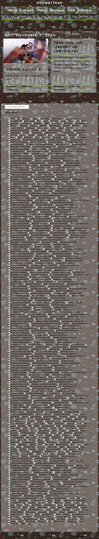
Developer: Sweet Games (42, 370)
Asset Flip (13, 123)
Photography (37, 451)
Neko (40, 444)
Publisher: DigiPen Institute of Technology (50, 463)
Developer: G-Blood (47, 212)
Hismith (81, 428)
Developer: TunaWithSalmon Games (60, 381)
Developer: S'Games (35, 344)
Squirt (48, 509)
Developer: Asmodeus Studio (37, 151)
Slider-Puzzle (42, 507)
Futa (85, 423)
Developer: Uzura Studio (67, 386)
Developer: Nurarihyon (41, 307)
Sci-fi (26, 505)
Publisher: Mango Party (79, 479)
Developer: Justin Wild (42, 246)
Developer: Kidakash (38, 251)
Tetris (36, 514)
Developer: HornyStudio (19, 235)
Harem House (42, 428)
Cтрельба (82, 135)
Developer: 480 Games (18, 142)
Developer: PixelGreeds (70, 326)
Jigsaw (52, 433)
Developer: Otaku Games (79, 314)
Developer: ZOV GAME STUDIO (21, 409)
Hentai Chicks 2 (23, 69)
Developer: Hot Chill (59, 235)
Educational (82, 416)
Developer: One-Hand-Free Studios (23, 312)
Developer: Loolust (44, 270)
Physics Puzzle (49, 451)
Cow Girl (31, 135)
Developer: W (65, 388)
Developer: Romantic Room (44, 342)
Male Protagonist (16, 437)
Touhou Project (78, 516)
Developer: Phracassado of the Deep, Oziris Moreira (50, 323)
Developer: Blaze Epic (36, 163)
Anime (62, 121)
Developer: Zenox (16, 405)
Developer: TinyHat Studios (20, 379)
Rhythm (57, 500)
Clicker (67, 130)
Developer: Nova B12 (18, 305)
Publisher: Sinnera (62, 489)
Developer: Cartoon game (40, 167)
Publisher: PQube (53, 484)
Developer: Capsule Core (19, 167)
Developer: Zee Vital (61, 402)
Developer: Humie (16, 237)
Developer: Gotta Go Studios (39, 219)
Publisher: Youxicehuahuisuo (55, 498)
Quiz (83, 498)
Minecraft (61, 440)
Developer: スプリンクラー (67, 409)
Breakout (33, 125)
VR (49, 521)
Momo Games (51, 442)
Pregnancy (14, 456)
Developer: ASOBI (57, 151)
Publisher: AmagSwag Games (21, 458)
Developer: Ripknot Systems (20, 342)
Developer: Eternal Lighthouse (21, 205)
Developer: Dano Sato (80, 179)
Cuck (50, 135)
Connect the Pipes (66, 132)
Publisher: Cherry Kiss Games (20, 461)
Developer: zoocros (61, 407)
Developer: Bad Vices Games (20, 156)
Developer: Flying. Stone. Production (23, 212)
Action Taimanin (57, 118)
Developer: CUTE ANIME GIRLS (42, 177)
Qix (77, 498)
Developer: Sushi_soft (62, 368)
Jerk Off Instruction (27, 433)
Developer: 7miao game (73, 142)
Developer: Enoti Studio (19, 195)
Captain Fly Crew (16, 128)
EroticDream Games (42, 419)
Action (34, 118)
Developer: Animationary (19, 149)
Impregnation (43, 430)
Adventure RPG (71, 118)
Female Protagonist (17, 421)
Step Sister (65, 509)
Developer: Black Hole (70, 160)
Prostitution (34, 456)
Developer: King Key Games (58, 251)
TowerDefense (15, 519)
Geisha (36, 426)
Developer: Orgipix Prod (36, 314)
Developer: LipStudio (34, 267)
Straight (75, 509)
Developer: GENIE (41, 216)
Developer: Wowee (69, 393)
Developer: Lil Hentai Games (69, 265)
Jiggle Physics (42, 433)
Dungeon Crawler (49, 416)
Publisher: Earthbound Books (20, 465)
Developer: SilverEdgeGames (21, 354)
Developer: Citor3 (80, 172)
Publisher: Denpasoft (76, 461)
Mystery (32, 444)
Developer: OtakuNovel (19, 316)
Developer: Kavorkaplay (19, 251)
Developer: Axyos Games (19, 153)
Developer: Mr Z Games (18, 293)
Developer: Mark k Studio (40, 279)
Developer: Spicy (67, 361)
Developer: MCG (16, 284)
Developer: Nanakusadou (19, 295)
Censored (69, 128)
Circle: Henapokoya (55, 130)
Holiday (13, 430)
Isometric (13, 433)
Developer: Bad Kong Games (57, 153)
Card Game (30, 128)
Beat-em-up (56, 123)
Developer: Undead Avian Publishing (42, 386)
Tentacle (28, 514)
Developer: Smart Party (40, 358)
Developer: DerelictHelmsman (21, 181)
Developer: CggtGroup (55, 170)
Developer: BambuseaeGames (21, 158)
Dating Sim (45, 137)
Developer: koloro (80, 253)
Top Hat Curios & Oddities (43, 516)
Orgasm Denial (72, 447)
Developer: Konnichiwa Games (21, 256)
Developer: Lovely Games (39, 272)
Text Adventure (47, 514)
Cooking (13, 135)
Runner (67, 503)
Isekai (82, 430)
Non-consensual (61, 444)
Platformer (14, 454)
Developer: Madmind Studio (60, 274)
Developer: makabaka (18, 277)
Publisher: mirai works (18, 482)
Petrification (24, 451)
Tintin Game (26, 516)
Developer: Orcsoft (17, 314)
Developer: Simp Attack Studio (45, 354)
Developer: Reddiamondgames (21, 340)
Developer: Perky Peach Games (47, 321)
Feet (85, 419)
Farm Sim (77, 419)
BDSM (46, 123)
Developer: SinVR (16, 356)
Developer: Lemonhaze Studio (51, 260)
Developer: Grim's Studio (42, 221)
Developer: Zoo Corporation (41, 407)
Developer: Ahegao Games (20, 146)
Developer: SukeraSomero (60, 365)
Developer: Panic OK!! (75, 316)
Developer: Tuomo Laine (19, 384)
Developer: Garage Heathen (64, 214)
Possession (61, 454)
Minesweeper (73, 440)
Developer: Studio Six (40, 365)
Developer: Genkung (58, 216)
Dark (19, 137)
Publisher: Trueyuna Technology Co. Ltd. (64, 493)
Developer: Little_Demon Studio (22, 270)
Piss (67, 451)
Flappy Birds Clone (17, 423)
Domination (14, 416)
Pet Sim (81, 449)
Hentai (52, 428)
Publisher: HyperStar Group (20, 472)
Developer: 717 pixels (37, 142)
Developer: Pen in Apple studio (21, 321)
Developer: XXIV (36, 398)
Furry (78, 423)
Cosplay (22, 135)
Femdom (30, 421)
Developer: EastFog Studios (38, 193)
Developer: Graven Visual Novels (65, 219)
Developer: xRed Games (19, 398)
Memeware (21, 440)
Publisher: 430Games (68, 456)
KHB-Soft (67, 433)
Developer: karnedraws (53, 249)
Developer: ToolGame (18, 381)
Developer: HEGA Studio (79, 223)
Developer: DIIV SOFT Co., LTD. (43, 186)
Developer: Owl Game (38, 316)
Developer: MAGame (80, 274)
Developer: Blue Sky (54, 163)
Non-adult (49, 444)
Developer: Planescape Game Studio (23, 328)
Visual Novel (30, 521)
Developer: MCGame (32, 284)
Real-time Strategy (37, 500)
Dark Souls (28, 137)
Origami (13, 449)
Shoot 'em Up (69, 505)
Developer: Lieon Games (19, 265)
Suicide (81, 512)
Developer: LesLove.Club (74, 260)
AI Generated (29, 121)
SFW (59, 505)
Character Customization (19, 130)
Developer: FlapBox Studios (20, 209)
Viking (20, 521)
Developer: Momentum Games (21, 291)
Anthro (70, 121)
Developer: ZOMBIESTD (19, 407)
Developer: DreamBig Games (20, 191)
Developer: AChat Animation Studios (39, 144)
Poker (37, 454)
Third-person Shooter (80, 514)
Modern (40, 442)
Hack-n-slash (15, 428)
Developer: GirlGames (18, 219)
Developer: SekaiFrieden (19, 349)
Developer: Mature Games (45, 281)
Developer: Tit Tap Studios (43, 379)
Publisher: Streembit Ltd (19, 491)
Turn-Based (60, 519)
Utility (12, 521)
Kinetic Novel (79, 433)
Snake (52, 507)
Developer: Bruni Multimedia (50, 165)
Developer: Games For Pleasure (40, 214)
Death (71, 137)
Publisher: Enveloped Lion (43, 465)
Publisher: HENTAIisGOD (19, 470)
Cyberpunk (72, 135)
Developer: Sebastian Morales (21, 347)
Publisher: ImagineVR (62, 472)
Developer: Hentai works (61, 228)
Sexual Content (49, 505)
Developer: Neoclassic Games (21, 300)
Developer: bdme (41, 158)
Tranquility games (30, 519)
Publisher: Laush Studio (41, 477)
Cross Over (41, 135)
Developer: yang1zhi (76, 398)
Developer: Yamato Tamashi (55, 398)
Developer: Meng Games (75, 284)
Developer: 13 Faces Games (57, 139)
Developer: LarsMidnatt (74, 258)
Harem (32, 428)
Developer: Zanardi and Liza (20, 402)
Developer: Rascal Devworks (20, 335)
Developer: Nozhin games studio (63, 305)
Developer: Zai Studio (69, 400)
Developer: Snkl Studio (60, 358)
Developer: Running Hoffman (67, 342)
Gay (29, 426)
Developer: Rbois (40, 335)
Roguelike (31, 503)
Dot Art (24, 416)
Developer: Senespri (38, 349)
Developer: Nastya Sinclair (59, 295)
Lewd (31, 435)
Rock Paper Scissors (17, 503)
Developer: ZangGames (42, 402)
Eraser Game (20, 419)
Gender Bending (47, 426)
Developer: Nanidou (38, 295)
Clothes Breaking (79, 130)
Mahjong (76, 435)
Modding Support (28, 442)
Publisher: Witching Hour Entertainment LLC (26, 498)
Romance (41, 503)
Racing (12, 500)
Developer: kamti (35, 249)
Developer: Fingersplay (46, 207)
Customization (59, 135)
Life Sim (39, 435)
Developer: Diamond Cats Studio (22, 184)
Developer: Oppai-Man (47, 312)
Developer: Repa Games (65, 340)
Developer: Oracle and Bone (69, 312)
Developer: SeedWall (59, 347)
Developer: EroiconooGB (79, 200)
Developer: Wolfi (16, 393)
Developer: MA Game (39, 274)
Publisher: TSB (15, 496)
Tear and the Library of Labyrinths (68, 46)
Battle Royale (25, 123)
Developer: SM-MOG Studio (76, 356)
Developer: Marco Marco (19, 279)
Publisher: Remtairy (80, 486)
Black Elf (13, 125)
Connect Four (36, 132)
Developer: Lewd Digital (43, 263)
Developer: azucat (38, 153)
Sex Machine (36, 505)
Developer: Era (62, 198)
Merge (39, 440)
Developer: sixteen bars (34, 356)
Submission (42, 512)
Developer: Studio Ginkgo (70, 363)
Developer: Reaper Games (59, 335)
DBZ (65, 137)
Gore (58, 426)
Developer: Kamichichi (18, 249)
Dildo (74, 414)
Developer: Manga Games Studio (63, 277)
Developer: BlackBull (18, 163)
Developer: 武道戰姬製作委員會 (21, 414)
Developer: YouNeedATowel (20, 400)
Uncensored (72, 519)
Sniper (59, 507)
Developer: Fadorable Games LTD (22, 207)
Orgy (82, 447)
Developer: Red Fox (42, 337)
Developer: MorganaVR (64, 291)
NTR (79, 444)
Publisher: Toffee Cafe (38, 493)
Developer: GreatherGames (20, 221)
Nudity (86, 444)
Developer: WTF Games (19, 395)
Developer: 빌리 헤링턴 (61, 414)
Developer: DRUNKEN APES (65, 191)
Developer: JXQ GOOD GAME (65, 246)
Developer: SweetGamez (63, 370)
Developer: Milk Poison (18, 288)
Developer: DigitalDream (19, 186)
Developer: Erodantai (42, 200)
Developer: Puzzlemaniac (19, 333)
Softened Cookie (71, 507)
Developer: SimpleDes (68, 354)
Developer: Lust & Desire (60, 272)
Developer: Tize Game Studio (66, 379)
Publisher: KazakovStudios (20, 477)
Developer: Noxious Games (38, 305)
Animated (54, 121)
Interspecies (73, 430)
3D (18, 118)
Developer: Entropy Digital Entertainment (45, 195)
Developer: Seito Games (79, 347)
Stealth (56, 509)
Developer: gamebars (18, 214)
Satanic (76, 503)
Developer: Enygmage (46, 198)
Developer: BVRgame (72, 165)
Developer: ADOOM (78, 144)
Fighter (39, 421)
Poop (45, 454)
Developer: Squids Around (19, 363)
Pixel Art (75, 451)
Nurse (18, 447)
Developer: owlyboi (56, 316)
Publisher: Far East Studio (19, 468)
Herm (60, 428)
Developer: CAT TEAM (61, 167)
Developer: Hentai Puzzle (19, 228)
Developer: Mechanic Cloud (53, 284)
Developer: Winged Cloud (64, 391)
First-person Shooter (70, 421)
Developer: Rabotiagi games (57, 333)
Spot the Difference (35, 509)
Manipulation (43, 437)
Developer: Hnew (58, 230)
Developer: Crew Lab (63, 174)
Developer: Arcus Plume (76, 149)
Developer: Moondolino (44, 291)
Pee (64, 449)
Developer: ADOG (62, 144)
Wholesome (71, 521)
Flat (28, 423)
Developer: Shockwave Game (46, 351)
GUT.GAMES (81, 426)
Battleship (37, 123)
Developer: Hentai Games (62, 226)
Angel (45, 121)
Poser (52, 454)
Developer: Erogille (60, 200)
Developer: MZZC (59, 293)
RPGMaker (58, 503)
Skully (31, 507)
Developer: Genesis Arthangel (21, 216)
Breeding (42, 125)
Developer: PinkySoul (79, 323)
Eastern (72, 416)
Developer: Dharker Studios (71, 181)
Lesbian (23, 435)
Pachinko (31, 449)
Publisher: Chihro (40, 461)
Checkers (34, 130)
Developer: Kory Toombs (44, 256)
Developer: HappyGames (19, 223)
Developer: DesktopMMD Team (46, 181)
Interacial (62, 430)
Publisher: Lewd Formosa (61, 477)
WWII (22, 523)
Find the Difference (52, 421)
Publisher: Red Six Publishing (60, 486)
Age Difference (15, 121)
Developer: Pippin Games (19, 326)
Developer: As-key (17, 151)
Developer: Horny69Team (77, 233)
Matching (79, 437)
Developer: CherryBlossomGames (22, 172)
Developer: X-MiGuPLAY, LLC (41, 395)
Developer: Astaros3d (75, 151)
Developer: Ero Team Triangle (21, 200)
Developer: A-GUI (16, 144)
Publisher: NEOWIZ (36, 482)
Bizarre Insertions (81, 123)
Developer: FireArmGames (67, 207)
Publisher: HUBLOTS (38, 470)
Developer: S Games (17, 344)
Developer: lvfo (78, 272)
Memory (31, 440)
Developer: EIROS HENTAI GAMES (64, 193)
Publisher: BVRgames (57, 458)
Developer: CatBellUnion (19, 170)
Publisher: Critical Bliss (57, 461)
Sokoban (83, 507)
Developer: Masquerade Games (21, 281)
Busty (85, 125)
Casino (52, 128)
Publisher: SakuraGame (18, 489)
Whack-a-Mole (58, 521)
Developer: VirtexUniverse (19, 388)
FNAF (49, 423)
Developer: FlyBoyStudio (61, 209)
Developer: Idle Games (34, 237)
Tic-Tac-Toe (14, 516)
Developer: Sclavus (78, 344)
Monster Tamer (77, 442)
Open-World (51, 447)
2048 (12, 118)
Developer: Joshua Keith (61, 244)
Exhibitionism (57, 419)
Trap (41, 519)
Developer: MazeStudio (66, 281)
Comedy (25, 132)
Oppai (61, 447)
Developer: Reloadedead (44, 340)
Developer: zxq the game (45, 409)
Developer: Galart (64, 212)
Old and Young (28, 447)
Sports (22, 509)
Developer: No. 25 (58, 302)
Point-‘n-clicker (27, 454)
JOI (59, 433)
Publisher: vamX (51, 496)
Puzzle (71, 498)
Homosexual (23, 430)
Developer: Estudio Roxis (19, 202)
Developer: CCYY (37, 170)
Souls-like (14, 509)
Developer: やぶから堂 (34, 412)
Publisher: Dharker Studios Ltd (21, 463)
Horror (33, 430)
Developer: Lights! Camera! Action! (44, 265)
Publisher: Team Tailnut (18, 493)
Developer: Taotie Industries (38, 374)
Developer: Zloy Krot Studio (36, 405)
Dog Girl (82, 414)
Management (31, 437)
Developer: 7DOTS (55, 142)
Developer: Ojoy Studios (42, 309)
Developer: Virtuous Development (44, 388)
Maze (12, 440)
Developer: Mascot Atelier (62, 279)
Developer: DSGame (17, 193)
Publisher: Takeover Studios (60, 491)
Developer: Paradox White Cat (21, 319)
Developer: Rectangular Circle (21, 337)
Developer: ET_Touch (39, 202)
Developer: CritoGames (18, 177)
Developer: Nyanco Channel (20, 309)
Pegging (72, 449)
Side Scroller (15, 507)
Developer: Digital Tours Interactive (50, 184)
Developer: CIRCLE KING (62, 172)
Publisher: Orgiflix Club (18, 484)
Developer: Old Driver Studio (65, 309)
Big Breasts (68, 123)
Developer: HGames (42, 230)
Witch (81, 521)
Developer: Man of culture (38, 277)
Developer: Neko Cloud (18, 298)
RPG (49, 503)
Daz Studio (56, 137)
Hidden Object (70, 428)
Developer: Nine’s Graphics (20, 302)
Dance (12, 137)
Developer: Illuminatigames (56, 237)
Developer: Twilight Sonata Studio (43, 384)
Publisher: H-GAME (60, 468)
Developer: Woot (52, 393)
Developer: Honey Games (77, 230)
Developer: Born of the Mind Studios (23, 165)
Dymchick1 (63, 416)
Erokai (29, 419)
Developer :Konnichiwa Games (33, 139)
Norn (72, 444)
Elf (11, 419)
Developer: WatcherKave (19, 391)
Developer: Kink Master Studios (21, 253)
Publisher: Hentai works (79, 468)
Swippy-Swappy (16, 514)
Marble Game (56, 437)
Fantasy (68, 419)
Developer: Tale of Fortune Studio (73, 372)
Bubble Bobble (54, 125)
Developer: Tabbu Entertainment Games (43, 372)
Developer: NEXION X (42, 300)
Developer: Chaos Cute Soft (76, 170)
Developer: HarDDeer (39, 223)
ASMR (83, 121)
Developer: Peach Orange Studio (68, 319)
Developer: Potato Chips (19, 330)
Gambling (21, 426)
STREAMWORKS (16, 512)
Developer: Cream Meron (43, 174)
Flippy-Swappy (38, 423)
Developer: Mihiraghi (37, 286)
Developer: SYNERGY (18, 372)
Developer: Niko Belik (62, 300)
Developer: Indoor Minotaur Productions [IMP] (44, 240)
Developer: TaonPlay (18, 374)
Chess (43, 130)
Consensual (80, 132)
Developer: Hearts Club (58, 223)
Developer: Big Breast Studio (21, 160)
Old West (40, 447)
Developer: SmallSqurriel (19, 358)
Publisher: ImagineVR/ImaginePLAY (23, 475)
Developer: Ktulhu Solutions (20, 258)
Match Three (69, 437)
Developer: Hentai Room (40, 228)
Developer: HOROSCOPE (40, 235)
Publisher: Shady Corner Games (41, 489)
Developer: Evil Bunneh (43, 205)
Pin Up (60, 451)
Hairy (25, 428)
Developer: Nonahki (74, 302)
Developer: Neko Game (38, 298)
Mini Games (14, 442)
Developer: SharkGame (70, 349)
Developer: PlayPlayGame (49, 328)
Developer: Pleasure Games (72, 328)
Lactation (13, 435)
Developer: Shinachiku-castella (21, 351)
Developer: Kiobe (42, 253)
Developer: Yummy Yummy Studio (45, 400)
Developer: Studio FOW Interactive (45, 363)
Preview (24, 456)
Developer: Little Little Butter (55, 267)
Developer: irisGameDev (68, 242)
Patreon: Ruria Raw (53, 449)
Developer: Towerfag (37, 381)
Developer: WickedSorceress (41, 391)
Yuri (28, 523)
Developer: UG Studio (18, 386)
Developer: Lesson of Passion (21, 263)
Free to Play (59, 423)
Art (77, 121)
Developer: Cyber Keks (64, 177)
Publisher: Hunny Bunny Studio (60, 470)
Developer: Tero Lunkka (19, 377)
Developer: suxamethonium (20, 370)
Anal (38, 121)
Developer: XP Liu (80, 395)
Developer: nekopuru (57, 298)
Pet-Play (13, 451)
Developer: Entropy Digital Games (22, 198)
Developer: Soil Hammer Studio (21, 361)
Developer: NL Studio (40, 302)
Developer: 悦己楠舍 (71, 412)
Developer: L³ (57, 258)
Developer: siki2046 (67, 351)
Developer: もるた (16, 412)
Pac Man (22, 449)
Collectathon (15, 132)
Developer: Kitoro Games (61, 253)
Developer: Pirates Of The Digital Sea (45, 326)
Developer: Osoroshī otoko (58, 314)
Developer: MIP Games (38, 288)
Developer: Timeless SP (57, 377)
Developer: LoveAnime (18, 272)
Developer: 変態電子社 (53, 412)
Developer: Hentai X (80, 228)
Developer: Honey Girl (18, 233)
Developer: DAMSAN (62, 179)
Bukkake (66, 125)
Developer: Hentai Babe (41, 226)
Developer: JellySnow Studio (21, 244)
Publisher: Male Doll (60, 479)
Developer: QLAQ (38, 333)
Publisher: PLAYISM (37, 484)
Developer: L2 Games (41, 258)
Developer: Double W (46, 188)
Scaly (83, 503)
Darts (37, 137)
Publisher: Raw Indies (18, 486)
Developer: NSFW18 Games (20, 307)
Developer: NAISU (76, 293)
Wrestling (13, 523)
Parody (40, 449)
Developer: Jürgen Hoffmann (21, 246)
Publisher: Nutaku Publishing (72, 482)
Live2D (56, 435)
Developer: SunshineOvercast (21, 368)
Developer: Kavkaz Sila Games (75, 249)
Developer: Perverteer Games (72, 321)
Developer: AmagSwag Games (43, 146)
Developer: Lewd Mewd (64, 263)
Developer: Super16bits (43, 368)
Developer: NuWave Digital (63, 307)
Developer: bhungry (57, 158)
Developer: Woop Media (34, 393)
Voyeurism (41, 521)
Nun (11, 447)
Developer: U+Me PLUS (68, 384)
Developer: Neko (77, 295)
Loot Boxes (66, 435)
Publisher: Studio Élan (39, 491)
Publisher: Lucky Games (41, 479)
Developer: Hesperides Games (21, 230)
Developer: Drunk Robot (43, 191)
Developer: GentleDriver (78, 216)
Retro (49, 500)
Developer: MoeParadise (78, 288)
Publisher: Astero (40, 458)
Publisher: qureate (69, 484)
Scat (12, 505)
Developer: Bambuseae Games (62, 156)
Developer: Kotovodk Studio (66, 256)
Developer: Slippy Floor (54, 356)
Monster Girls (64, 442)
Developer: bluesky (72, 163)
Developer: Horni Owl (58, 233)
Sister (24, 507)
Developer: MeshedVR (18, 286)
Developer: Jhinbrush (42, 244)
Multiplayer (21, 444)
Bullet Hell (76, 125)
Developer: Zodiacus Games (59, 405)
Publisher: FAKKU (82, 465)
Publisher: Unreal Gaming (33, 496)
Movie (12, 444)
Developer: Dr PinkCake (65, 188)
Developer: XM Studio (63, 395)
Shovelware (81, 505)
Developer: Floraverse (41, 209)
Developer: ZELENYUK (79, 402)
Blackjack (23, 125)
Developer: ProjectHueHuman (42, 330)
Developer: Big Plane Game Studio (47, 160)
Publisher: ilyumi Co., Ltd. (42, 472)
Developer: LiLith (16, 267)
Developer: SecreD (42, 347)
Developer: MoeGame (58, 288)
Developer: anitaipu (38, 149)
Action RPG (44, 118)
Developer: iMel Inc (17, 240)
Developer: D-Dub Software (20, 179)
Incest (53, 430)
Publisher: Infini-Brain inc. (48, 475)
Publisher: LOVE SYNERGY (20, 479)
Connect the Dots (50, 132)
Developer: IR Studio (49, 242)
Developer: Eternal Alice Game (61, 202)
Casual (60, 128)
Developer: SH (53, 349)
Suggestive (71, 512)
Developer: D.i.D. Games (42, 179)
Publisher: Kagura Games (69, 475)
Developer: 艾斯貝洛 (42, 414)
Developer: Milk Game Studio (58, 286)
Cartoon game (42, 128)
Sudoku (61, 512)
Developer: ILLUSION (77, 237)
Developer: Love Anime (62, 270)
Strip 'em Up (30, 512)
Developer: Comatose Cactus (20, 174)
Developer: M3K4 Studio (19, 274)
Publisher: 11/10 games (49, 456)
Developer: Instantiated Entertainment (24, 242)
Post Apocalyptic (74, 454)
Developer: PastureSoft (44, 319)
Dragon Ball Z (35, 416)
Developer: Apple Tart (56, 149)
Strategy (84, 509)
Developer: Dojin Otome (66, 186)
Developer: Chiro (43, 172)
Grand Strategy (68, 426)
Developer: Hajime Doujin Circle (65, 221)
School (19, 505)
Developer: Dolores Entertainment (22, 188)
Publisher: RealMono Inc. (37, 486)
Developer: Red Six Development (64, 337)
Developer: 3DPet (76, 139)
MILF (47, 440)
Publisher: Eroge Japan (64, 465)
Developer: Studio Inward (19, 365)
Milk (53, 440)
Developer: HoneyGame (38, 233)
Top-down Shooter (62, 516)
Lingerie (48, 435)
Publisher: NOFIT (52, 482)
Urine (81, 519)
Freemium (70, 423)
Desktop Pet (15, 139)
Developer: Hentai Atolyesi (20, 226)
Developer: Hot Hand (78, 235)
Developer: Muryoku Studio (40, 293)
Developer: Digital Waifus (75, 184)
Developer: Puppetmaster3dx (67, 330)
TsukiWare (50, 519)
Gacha (12, 426)
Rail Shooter (22, 500)
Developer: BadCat (41, 156)
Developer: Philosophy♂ (19, 323)
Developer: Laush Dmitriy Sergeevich (23, 260)
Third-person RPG (62, 514)
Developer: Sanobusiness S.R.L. (56, 344)
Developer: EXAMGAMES (64, 205)
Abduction (26, 118)
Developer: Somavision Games (47, 361)
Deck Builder (82, 137)
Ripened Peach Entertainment (74, 500)
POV (85, 454)
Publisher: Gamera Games (41, 468)
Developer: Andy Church (66, 146)
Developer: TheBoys (38, 377)
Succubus (52, 512)
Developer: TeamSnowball (61, 374)
